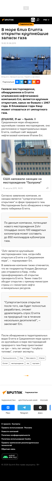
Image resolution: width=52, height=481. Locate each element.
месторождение (17, 363)
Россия (44, 400)
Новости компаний (9, 431)
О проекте (6, 424)
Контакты (16, 424)
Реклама (28, 427)
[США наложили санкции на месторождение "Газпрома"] (26, 157)
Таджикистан (8, 400)
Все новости (31, 358)
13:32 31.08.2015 (8, 43)
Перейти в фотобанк (32, 77)
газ (28, 363)
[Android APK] (9, 457)
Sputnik (6, 77)
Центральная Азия (27, 400)
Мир (21, 358)
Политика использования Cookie (16, 439)
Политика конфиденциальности (15, 435)
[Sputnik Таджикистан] (8, 21)
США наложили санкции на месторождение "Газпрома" (22, 180)
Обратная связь (8, 449)
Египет (5, 363)
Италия (42, 358)
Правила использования (12, 427)
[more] (47, 188)
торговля (35, 363)
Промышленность (9, 358)
